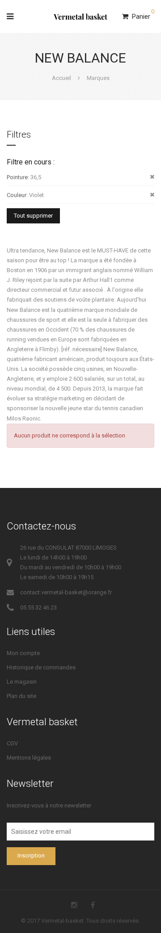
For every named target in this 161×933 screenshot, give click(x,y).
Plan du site (21, 696)
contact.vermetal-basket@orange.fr (66, 592)
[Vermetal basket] (80, 16)
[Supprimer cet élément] (152, 177)
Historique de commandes (41, 667)
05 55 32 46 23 (38, 607)
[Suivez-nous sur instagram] (74, 905)
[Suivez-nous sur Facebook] (93, 905)
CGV (12, 743)
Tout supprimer (33, 215)
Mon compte (23, 653)
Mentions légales (29, 757)
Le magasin (22, 681)
